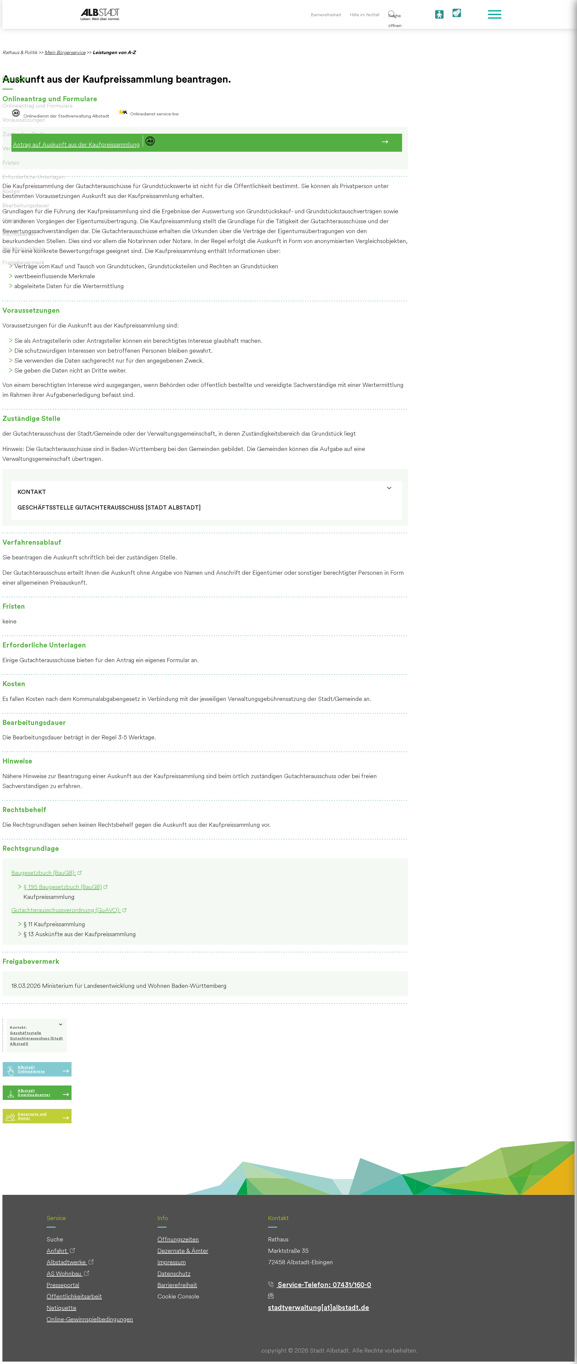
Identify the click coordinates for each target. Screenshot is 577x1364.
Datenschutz (174, 1273)
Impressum (171, 1262)
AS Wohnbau (65, 1273)
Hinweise (13, 219)
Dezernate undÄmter (32, 1116)
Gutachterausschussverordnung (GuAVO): (66, 910)
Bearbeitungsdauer (25, 205)
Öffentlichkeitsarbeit (74, 1296)
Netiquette (61, 1307)
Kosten (11, 191)
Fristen (10, 162)
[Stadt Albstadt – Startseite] (100, 14)
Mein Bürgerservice (64, 52)
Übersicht (15, 79)
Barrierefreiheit (326, 14)
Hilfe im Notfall (364, 14)
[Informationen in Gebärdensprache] (457, 14)
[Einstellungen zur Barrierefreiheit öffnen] (439, 14)
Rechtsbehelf (19, 233)
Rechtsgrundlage (23, 248)
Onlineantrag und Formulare (37, 105)
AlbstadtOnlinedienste (31, 1069)
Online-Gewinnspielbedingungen (90, 1319)
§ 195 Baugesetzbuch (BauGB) (62, 887)
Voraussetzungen (23, 119)
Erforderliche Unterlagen (33, 176)
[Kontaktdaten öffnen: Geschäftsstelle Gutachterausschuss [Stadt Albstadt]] (389, 488)
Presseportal (63, 1285)
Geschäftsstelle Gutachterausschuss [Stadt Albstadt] (36, 1038)
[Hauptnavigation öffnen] (494, 14)
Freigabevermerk (23, 262)
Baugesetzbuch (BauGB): (43, 872)
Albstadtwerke (67, 1262)
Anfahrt (58, 1250)
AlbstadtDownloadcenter (34, 1093)
